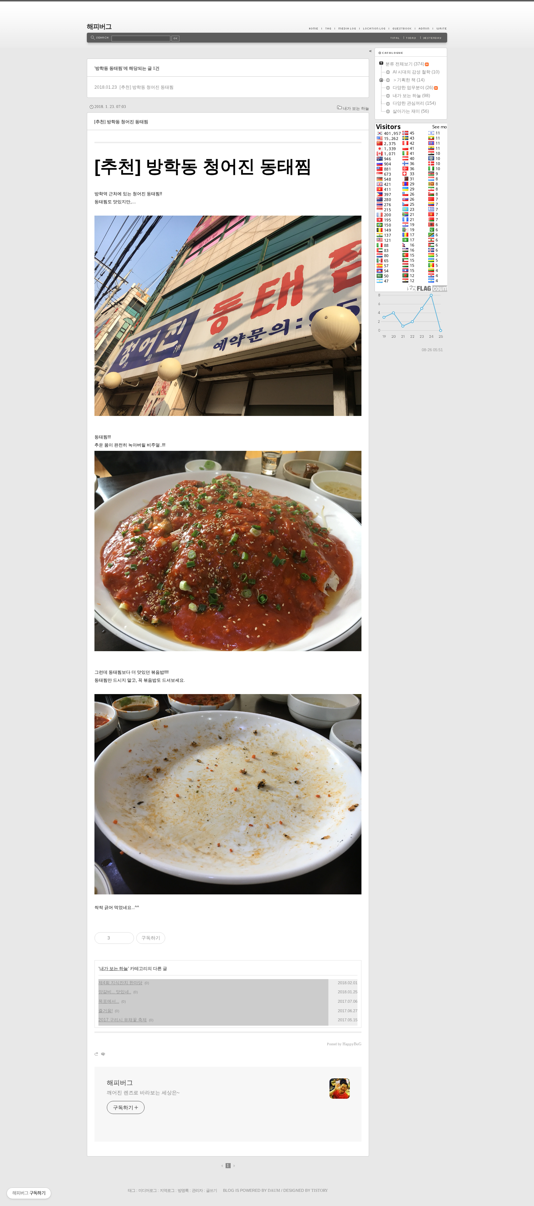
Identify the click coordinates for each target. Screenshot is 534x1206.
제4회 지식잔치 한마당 (120, 982)
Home (315, 28)
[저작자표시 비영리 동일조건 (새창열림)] (175, 938)
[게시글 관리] (125, 938)
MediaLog (347, 28)
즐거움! (105, 1010)
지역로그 (167, 1190)
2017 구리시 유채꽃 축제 (122, 1019)
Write (440, 28)
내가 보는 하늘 (356, 108)
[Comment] (102, 1054)
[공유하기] (116, 938)
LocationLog (374, 28)
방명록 (183, 1190)
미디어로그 (147, 1190)
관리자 (197, 1190)
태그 (131, 1190)
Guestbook (402, 28)
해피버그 (99, 26)
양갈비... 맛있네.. (114, 991)
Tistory (319, 1190)
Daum (274, 1190)
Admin (424, 28)
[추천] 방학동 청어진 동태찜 (147, 87)
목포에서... (108, 1001)
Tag (328, 28)
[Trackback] (96, 1054)
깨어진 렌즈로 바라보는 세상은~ (143, 1092)
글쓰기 (211, 1190)
